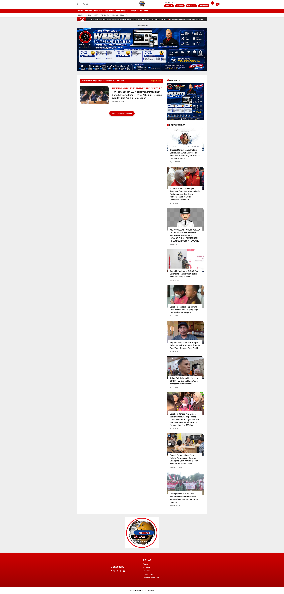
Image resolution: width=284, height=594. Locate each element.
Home (80, 11)
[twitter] (80, 4)
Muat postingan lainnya (122, 113)
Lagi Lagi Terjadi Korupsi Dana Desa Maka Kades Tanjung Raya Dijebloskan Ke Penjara (184, 310)
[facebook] (77, 4)
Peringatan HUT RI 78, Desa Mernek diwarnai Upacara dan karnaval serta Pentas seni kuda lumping (184, 497)
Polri (122, 15)
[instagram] (84, 4)
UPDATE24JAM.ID (148, 590)
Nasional (88, 15)
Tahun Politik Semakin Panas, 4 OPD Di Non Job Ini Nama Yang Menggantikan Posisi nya (184, 381)
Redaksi (88, 11)
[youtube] (87, 4)
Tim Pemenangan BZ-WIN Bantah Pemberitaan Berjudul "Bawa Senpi (137, 88)
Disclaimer (109, 11)
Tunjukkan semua (156, 81)
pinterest (204, 6)
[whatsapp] (117, 571)
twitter (180, 6)
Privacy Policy (122, 11)
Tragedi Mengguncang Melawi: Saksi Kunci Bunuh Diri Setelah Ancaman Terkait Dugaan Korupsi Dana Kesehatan (185, 154)
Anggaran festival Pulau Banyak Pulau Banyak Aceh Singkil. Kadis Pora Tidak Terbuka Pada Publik (185, 345)
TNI (127, 15)
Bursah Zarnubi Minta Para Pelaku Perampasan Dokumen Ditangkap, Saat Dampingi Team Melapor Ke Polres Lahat (184, 459)
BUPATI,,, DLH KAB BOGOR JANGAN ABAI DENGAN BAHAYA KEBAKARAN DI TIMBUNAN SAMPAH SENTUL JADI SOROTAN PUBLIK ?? (110, 19)
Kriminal (115, 15)
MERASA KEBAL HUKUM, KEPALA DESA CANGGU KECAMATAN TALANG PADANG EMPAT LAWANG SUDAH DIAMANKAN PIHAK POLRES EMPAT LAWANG (185, 235)
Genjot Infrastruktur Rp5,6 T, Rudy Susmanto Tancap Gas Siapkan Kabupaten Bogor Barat (184, 274)
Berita (80, 15)
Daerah (96, 15)
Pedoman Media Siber (139, 11)
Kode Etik (98, 11)
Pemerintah (105, 15)
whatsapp (191, 6)
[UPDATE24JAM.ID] (141, 7)
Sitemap (169, 6)
